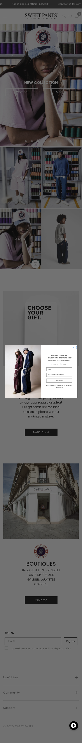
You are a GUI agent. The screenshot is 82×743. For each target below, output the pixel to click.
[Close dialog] (75, 347)
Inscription (59, 381)
